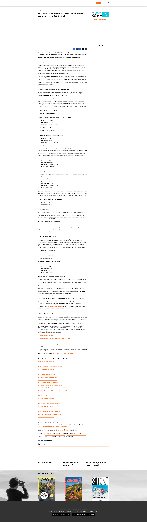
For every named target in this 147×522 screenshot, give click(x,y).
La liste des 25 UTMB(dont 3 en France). (55, 338)
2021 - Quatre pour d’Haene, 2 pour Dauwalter (49, 414)
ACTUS (39, 10)
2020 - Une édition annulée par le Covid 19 (49, 411)
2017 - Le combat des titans (45, 395)
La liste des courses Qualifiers (47, 335)
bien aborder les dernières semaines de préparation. (54, 426)
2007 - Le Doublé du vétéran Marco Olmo (48, 361)
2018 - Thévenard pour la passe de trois (48, 401)
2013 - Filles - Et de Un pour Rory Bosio (47, 377)
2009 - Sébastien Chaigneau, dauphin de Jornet (50, 366)
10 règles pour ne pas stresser (63, 430)
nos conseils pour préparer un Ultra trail (53, 424)
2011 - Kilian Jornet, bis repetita (46, 369)
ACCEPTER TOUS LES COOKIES (61, 514)
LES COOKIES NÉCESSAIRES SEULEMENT (83, 514)
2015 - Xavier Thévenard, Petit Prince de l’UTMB (50, 385)
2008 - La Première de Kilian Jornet (47, 364)
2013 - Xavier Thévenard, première (46, 374)
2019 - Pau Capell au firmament (46, 406)
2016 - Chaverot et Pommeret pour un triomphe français (52, 390)
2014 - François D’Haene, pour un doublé (48, 382)
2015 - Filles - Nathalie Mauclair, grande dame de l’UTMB (52, 387)
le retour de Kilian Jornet (56, 306)
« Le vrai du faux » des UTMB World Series (65, 353)
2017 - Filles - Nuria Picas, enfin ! (46, 398)
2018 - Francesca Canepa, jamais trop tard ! (49, 403)
